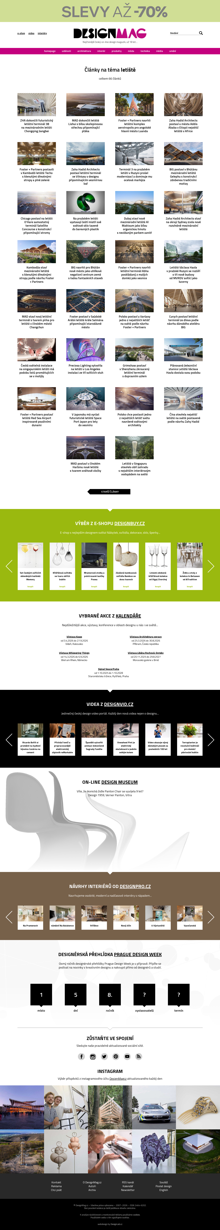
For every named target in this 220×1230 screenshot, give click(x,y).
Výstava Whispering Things (74, 653)
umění (172, 51)
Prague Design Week (138, 954)
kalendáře (128, 615)
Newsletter (128, 1190)
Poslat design (164, 1186)
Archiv (92, 1190)
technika (145, 51)
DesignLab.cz (116, 1224)
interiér (101, 51)
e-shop (21, 33)
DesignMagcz (118, 1078)
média (159, 51)
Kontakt (56, 1182)
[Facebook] (81, 1056)
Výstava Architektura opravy (146, 637)
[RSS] (138, 1056)
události (66, 51)
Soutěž (164, 1182)
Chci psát (56, 1190)
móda (131, 51)
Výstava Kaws (74, 637)
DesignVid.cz (118, 704)
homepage (50, 51)
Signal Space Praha (108, 669)
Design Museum (119, 781)
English (163, 1190)
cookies (136, 1214)
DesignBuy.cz (129, 523)
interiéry (42, 33)
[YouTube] (127, 1056)
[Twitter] (104, 1056)
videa (31, 33)
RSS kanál (128, 1182)
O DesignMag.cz (92, 1182)
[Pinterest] (115, 1056)
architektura (84, 51)
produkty (117, 51)
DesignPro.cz (135, 886)
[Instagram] (92, 1056)
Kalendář (128, 1186)
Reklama (56, 1186)
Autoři (92, 1186)
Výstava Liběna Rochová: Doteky (146, 653)
